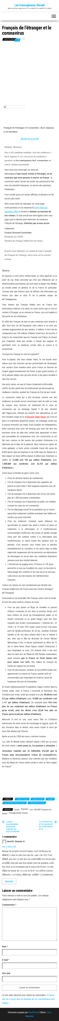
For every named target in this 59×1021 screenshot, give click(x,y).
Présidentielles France (37, 803)
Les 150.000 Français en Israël (15, 803)
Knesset (50, 799)
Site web (6, 973)
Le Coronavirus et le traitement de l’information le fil (46, 825)
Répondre (9, 881)
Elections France (22, 799)
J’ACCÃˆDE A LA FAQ (29, 139)
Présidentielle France (18, 813)
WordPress (33, 1012)
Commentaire (9, 905)
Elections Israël (37, 799)
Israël (16, 809)
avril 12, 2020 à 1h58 (9, 846)
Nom (5, 946)
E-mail (5, 960)
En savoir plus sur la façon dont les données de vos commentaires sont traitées (28, 999)
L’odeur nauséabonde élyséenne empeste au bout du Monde (12, 826)
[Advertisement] (29, 72)
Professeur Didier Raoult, (35, 417)
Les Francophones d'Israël (29, 5)
